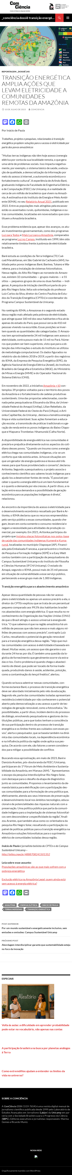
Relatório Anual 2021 (39, 201)
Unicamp (56, 1112)
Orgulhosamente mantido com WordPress (21, 1170)
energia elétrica (28, 905)
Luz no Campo (26, 239)
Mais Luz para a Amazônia (37, 235)
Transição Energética (38, 909)
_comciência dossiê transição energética (28, 18)
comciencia (37, 109)
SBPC (5, 1118)
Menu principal (68, 18)
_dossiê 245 (23, 71)
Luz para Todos (11, 235)
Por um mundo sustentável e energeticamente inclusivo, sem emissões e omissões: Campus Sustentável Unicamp (34, 928)
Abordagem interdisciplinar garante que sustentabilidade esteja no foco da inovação (36, 944)
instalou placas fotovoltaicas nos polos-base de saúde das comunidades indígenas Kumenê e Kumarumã (35, 540)
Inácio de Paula (50, 905)
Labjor (43, 1112)
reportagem (9, 71)
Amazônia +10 (51, 385)
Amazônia (10, 905)
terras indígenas (13, 909)
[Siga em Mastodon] (36, 1156)
